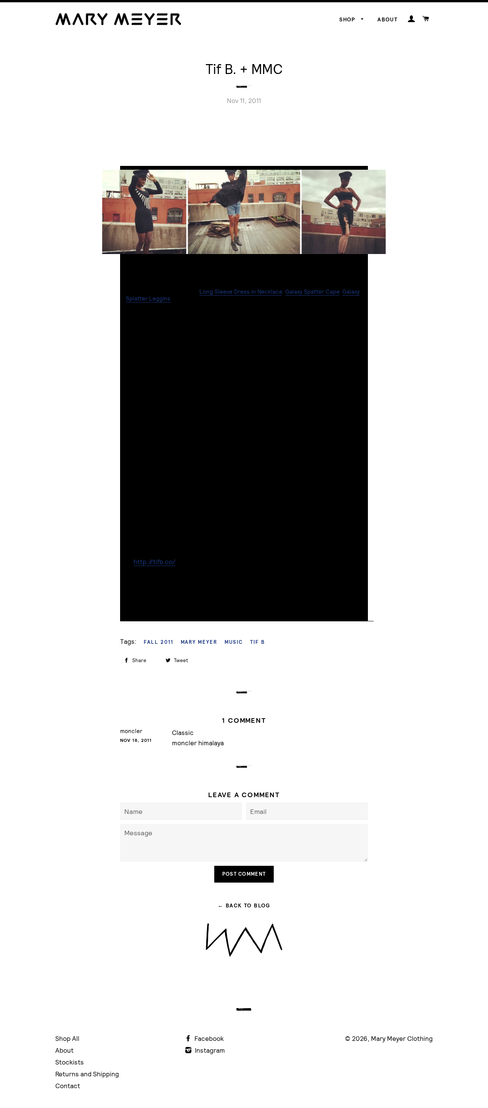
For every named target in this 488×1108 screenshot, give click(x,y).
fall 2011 (158, 642)
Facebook (208, 1038)
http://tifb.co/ (154, 562)
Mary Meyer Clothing (402, 1038)
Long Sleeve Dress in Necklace (240, 291)
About (387, 19)
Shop (348, 19)
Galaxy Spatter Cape (312, 291)
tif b (257, 642)
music (234, 642)
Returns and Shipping (87, 1074)
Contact (67, 1086)
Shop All (67, 1038)
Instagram (209, 1050)
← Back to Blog (244, 905)
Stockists (69, 1062)
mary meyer (199, 642)
